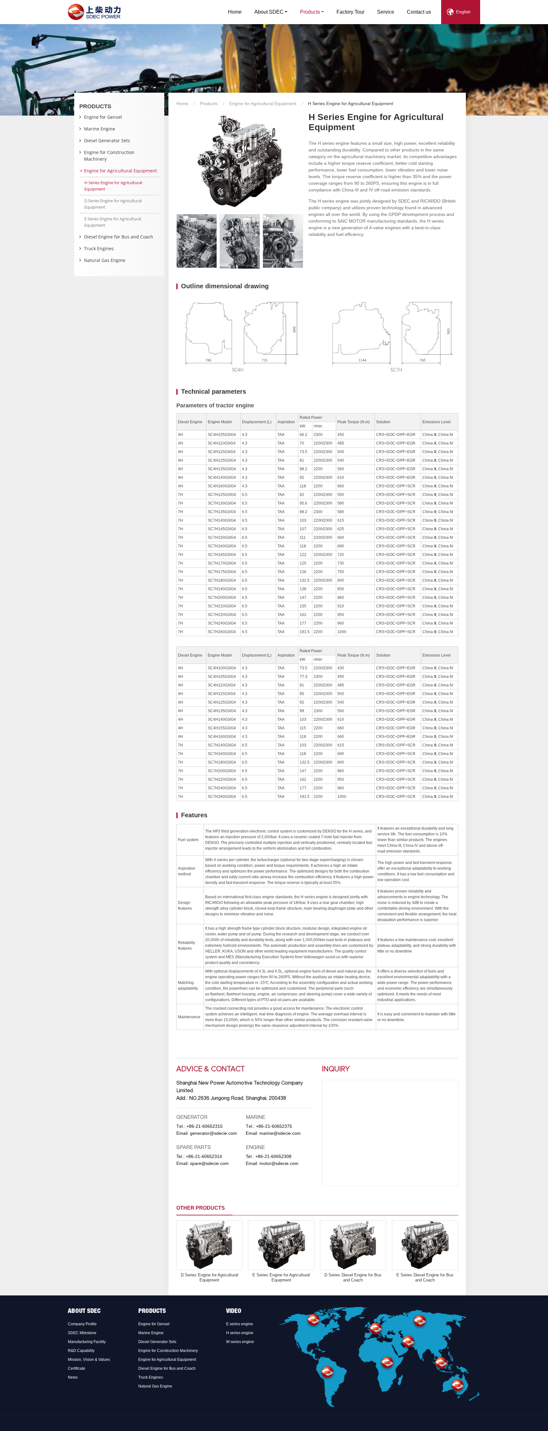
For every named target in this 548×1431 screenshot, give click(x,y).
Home (235, 12)
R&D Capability (81, 1350)
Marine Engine (99, 129)
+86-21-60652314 (204, 1156)
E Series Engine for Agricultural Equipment (281, 1277)
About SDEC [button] (269, 12)
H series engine (239, 1333)
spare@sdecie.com (209, 1163)
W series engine (240, 1342)
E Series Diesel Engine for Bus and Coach (424, 1277)
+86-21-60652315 (204, 1126)
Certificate (76, 1368)
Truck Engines (99, 248)
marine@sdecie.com (280, 1133)
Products (209, 103)
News (73, 1377)
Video (233, 1311)
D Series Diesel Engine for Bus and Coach (353, 1277)
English (463, 11)
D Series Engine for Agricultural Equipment (209, 1277)
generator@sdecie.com (213, 1133)
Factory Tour (350, 12)
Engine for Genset (103, 117)
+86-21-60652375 (274, 1126)
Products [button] (310, 12)
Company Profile (82, 1324)
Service (385, 12)
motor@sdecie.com (278, 1163)
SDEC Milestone (82, 1333)
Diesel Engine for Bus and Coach (118, 237)
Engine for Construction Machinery (109, 155)
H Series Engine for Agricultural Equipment (113, 186)
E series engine (239, 1324)
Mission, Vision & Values (89, 1359)
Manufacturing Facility (87, 1342)
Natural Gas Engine (104, 260)
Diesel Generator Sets (107, 140)
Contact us (419, 12)
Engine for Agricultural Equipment (262, 103)
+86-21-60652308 (273, 1156)
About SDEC (84, 1311)
